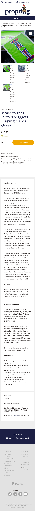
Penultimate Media (20, 507)
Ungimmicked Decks (25, 23)
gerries (3, 161)
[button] (30, 33)
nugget (20, 163)
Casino (9, 159)
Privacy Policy (9, 470)
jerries (18, 161)
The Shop (8, 452)
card (6, 159)
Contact (25, 452)
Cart (24, 467)
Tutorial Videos (9, 459)
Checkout (26, 469)
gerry (7, 161)
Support (25, 456)
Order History (27, 465)
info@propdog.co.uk (22, 438)
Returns (25, 454)
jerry (22, 161)
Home (3, 23)
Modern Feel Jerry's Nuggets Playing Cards (16, 162)
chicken (14, 159)
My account (26, 462)
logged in (16, 415)
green (14, 161)
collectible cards (21, 159)
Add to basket (23, 142)
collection (29, 159)
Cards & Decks (11, 23)
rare (23, 163)
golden (11, 161)
